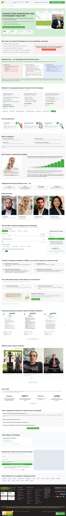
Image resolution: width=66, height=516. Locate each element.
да (3, 251)
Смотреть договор (35, 299)
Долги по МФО (15, 246)
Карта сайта (44, 511)
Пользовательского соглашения (47, 494)
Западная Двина (28, 478)
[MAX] (28, 2)
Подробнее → (5, 108)
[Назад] (2, 126)
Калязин (34, 478)
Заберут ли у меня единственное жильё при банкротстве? (15, 413)
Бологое (14, 478)
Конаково (47, 478)
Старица (13, 480)
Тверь (18, 480)
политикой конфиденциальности (47, 492)
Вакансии (28, 501)
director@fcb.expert (60, 491)
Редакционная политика (50, 511)
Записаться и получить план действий (17, 464)
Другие (29, 246)
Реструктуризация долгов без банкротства (21, 498)
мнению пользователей (6, 303)
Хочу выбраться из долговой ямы (49, 49)
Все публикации (33, 403)
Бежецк (10, 478)
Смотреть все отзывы (33, 382)
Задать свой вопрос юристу (33, 428)
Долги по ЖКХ (12, 111)
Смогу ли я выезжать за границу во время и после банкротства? (16, 422)
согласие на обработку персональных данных (47, 489)
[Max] (23, 469)
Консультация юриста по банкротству (21, 490)
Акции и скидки (29, 489)
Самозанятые (38, 111)
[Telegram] (26, 2)
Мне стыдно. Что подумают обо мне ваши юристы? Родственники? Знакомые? (19, 425)
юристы (53, 174)
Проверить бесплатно (9, 514)
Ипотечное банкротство (20, 111)
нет (6, 251)
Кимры (43, 478)
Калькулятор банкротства (29, 491)
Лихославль (58, 478)
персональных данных (59, 241)
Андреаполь (5, 478)
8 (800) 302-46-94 (7, 440)
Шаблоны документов (38, 489)
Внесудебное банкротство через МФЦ (21, 495)
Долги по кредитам (7, 246)
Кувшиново (52, 478)
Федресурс (56, 168)
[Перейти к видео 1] (31, 378)
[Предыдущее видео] (3, 362)
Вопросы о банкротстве (37, 493)
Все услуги (53, 111)
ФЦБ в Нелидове (3, 490)
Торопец (26, 480)
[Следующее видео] (63, 362)
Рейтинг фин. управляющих (37, 500)
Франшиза (28, 503)
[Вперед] (64, 205)
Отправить (56, 238)
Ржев (9, 480)
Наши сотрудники (30, 500)
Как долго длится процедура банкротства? (11, 419)
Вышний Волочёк (20, 478)
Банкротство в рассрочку (29, 494)
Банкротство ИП (5, 111)
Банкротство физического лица (21, 492)
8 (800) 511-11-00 (60, 488)
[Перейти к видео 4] (34, 378)
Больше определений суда (33, 338)
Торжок (22, 480)
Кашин (38, 478)
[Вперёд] (64, 126)
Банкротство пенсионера (30, 111)
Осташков (4, 480)
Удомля (31, 480)
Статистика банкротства (37, 498)
